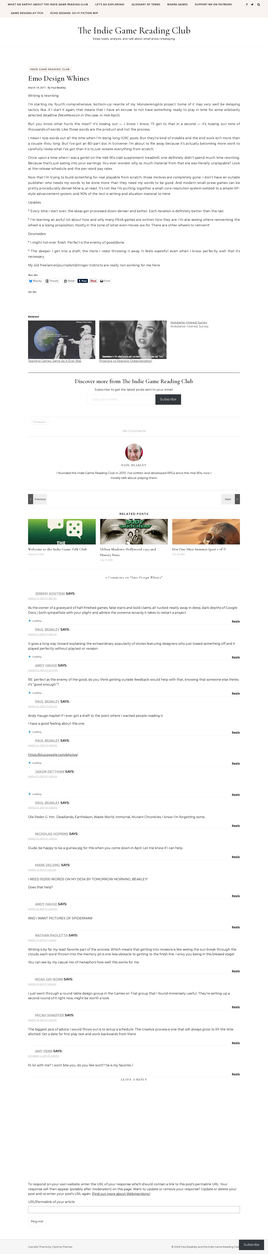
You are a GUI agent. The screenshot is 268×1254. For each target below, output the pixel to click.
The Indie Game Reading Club (134, 30)
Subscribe (168, 399)
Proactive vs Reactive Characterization (125, 361)
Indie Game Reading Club (50, 69)
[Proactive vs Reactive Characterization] (133, 340)
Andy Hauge (46, 665)
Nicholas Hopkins (51, 834)
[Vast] (37, 499)
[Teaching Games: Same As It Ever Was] (61, 340)
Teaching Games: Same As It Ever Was (54, 361)
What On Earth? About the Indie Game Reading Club (48, 4)
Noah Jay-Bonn (49, 979)
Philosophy (39, 421)
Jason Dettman (49, 772)
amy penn (43, 1051)
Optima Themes (62, 1246)
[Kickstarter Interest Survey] (206, 324)
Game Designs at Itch (27, 13)
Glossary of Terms (146, 4)
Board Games (177, 4)
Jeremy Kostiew (50, 593)
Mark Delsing (47, 865)
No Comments (134, 431)
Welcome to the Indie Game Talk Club (57, 549)
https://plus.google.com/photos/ (52, 755)
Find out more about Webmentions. (121, 1194)
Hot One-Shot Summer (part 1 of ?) (199, 549)
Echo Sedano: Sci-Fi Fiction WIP (74, 13)
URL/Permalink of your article (51, 1202)
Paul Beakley (58, 87)
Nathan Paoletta (51, 935)
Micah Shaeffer (49, 1015)
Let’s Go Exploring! (110, 4)
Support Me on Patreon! (213, 4)
